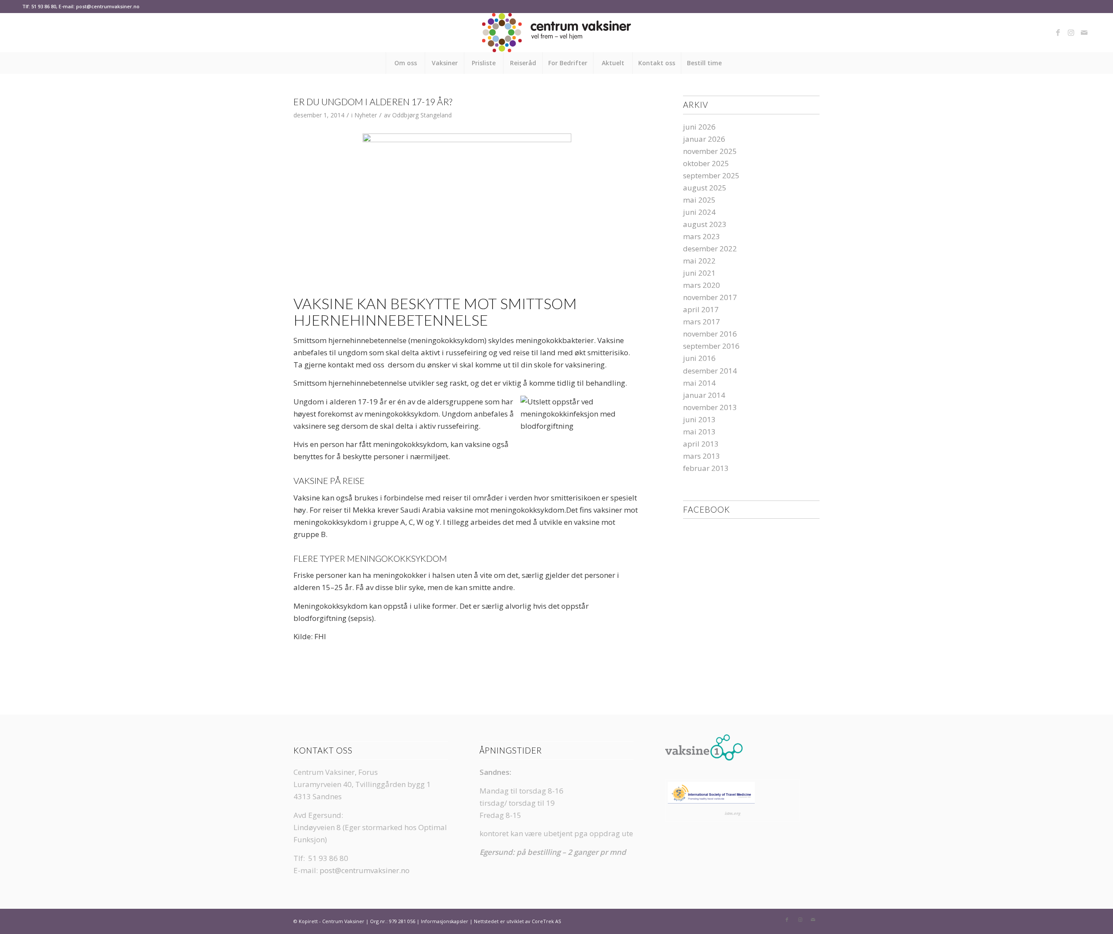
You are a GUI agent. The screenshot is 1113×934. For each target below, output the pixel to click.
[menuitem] (405, 63)
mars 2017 (701, 322)
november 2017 (710, 297)
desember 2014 (710, 371)
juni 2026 (699, 127)
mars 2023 (701, 236)
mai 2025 (699, 200)
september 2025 (711, 175)
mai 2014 (699, 383)
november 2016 (710, 334)
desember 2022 (710, 249)
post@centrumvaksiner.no (365, 870)
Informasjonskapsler (444, 921)
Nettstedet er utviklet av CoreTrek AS (517, 921)
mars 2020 (701, 285)
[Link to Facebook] (1058, 32)
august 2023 (704, 224)
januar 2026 (704, 139)
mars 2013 (701, 456)
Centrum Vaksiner (343, 921)
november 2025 (710, 151)
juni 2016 (699, 358)
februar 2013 (706, 468)
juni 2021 (699, 273)
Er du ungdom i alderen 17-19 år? (372, 101)
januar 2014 (704, 395)
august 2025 (704, 188)
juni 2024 (699, 212)
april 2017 (701, 309)
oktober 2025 (706, 163)
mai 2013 (699, 432)
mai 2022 (699, 261)
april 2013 (701, 444)
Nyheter (365, 115)
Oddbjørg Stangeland (422, 115)
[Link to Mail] (1084, 32)
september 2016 (711, 346)
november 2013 (710, 407)
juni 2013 (699, 419)
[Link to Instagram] (1071, 32)
